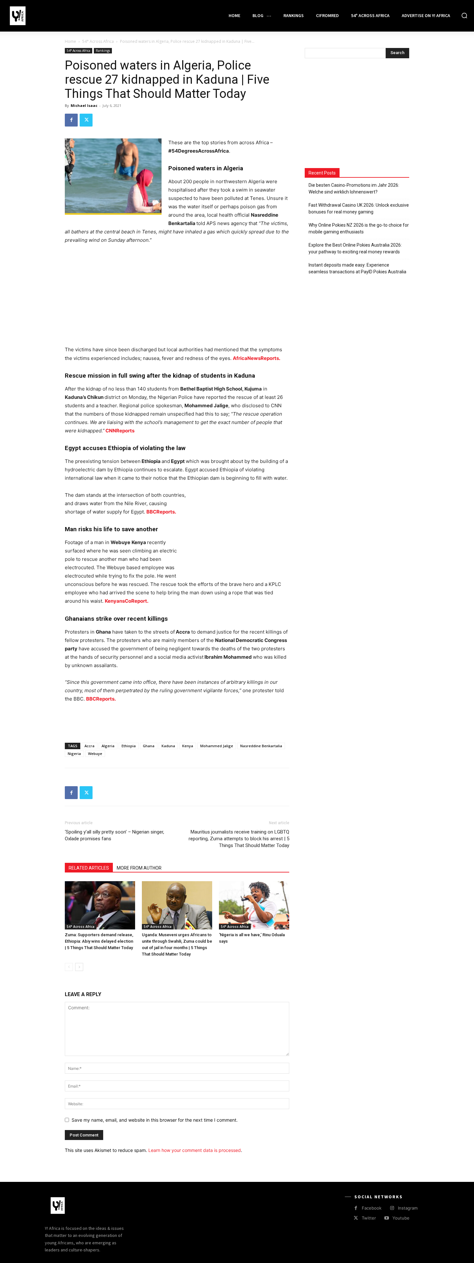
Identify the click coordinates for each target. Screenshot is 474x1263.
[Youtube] (386, 1218)
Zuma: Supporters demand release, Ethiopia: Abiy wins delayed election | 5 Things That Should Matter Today (99, 941)
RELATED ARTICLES (89, 868)
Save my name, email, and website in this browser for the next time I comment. (155, 1120)
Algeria (108, 745)
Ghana (148, 745)
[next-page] (79, 967)
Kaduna (168, 745)
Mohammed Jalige (216, 745)
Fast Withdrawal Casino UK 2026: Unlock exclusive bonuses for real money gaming (359, 208)
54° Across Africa (98, 41)
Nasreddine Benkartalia (261, 745)
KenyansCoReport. (126, 601)
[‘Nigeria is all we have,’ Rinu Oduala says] (254, 905)
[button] (464, 15)
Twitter (369, 1218)
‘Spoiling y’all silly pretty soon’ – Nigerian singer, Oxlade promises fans (114, 835)
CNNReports (119, 431)
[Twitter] (86, 120)
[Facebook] (71, 120)
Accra (89, 745)
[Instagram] (392, 1208)
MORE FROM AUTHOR (139, 868)
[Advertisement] (177, 298)
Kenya (187, 745)
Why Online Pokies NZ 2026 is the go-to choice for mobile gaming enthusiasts (359, 228)
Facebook (371, 1208)
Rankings (103, 50)
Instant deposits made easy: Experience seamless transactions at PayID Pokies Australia (357, 268)
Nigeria (74, 753)
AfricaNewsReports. (256, 358)
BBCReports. (101, 699)
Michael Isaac (84, 105)
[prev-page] (69, 967)
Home (70, 41)
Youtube (401, 1218)
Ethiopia (129, 745)
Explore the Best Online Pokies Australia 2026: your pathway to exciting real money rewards (355, 248)
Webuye (95, 753)
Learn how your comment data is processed (194, 1150)
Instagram (408, 1208)
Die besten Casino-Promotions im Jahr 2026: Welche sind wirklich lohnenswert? (354, 188)
